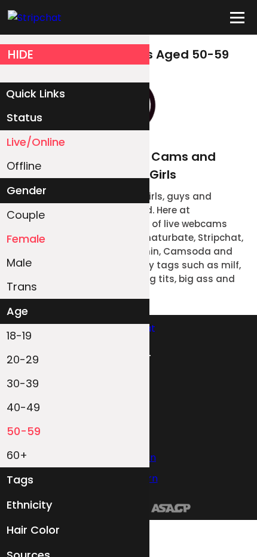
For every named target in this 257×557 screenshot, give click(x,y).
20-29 (23, 359)
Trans (22, 286)
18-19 (19, 335)
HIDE (20, 54)
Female (26, 238)
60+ (17, 455)
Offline (24, 165)
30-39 (23, 383)
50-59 (24, 431)
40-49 (23, 407)
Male (19, 262)
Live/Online (36, 141)
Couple (26, 214)
